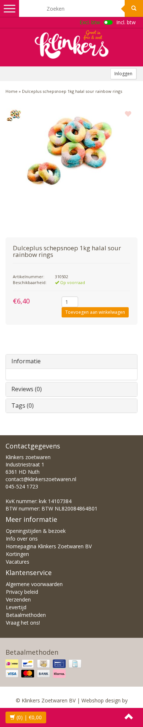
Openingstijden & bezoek (36, 530)
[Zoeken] (134, 8)
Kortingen (17, 553)
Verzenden (18, 599)
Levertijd (16, 607)
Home (12, 91)
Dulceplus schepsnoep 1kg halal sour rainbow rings (72, 91)
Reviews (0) (26, 389)
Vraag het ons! (23, 622)
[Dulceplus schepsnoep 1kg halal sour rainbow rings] (14, 115)
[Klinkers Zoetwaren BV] (71, 44)
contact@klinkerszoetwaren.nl (41, 479)
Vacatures (17, 561)
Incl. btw (126, 22)
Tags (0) (22, 405)
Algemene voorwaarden (34, 584)
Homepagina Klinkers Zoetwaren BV (49, 546)
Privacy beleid (22, 591)
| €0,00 (29, 717)
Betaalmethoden (26, 614)
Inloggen (123, 73)
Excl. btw (90, 22)
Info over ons (22, 538)
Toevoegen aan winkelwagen (95, 312)
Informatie (26, 361)
